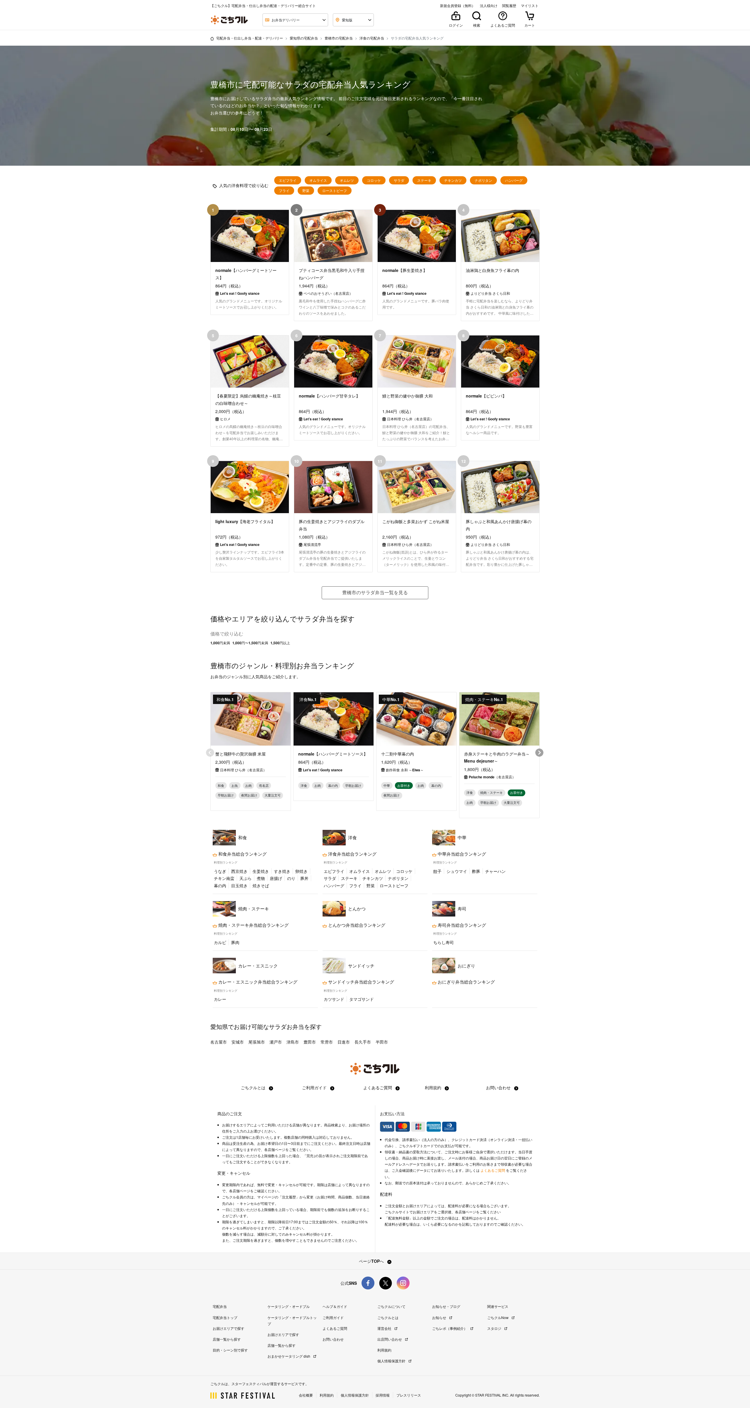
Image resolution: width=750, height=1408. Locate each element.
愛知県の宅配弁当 (304, 37)
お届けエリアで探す (228, 1328)
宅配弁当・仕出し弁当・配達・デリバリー (249, 37)
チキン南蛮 (224, 878)
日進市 (344, 1042)
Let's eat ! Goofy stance (322, 769)
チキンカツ (453, 180)
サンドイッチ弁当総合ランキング (360, 982)
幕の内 (220, 885)
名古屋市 (218, 1042)
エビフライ (287, 180)
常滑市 (327, 1042)
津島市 (293, 1042)
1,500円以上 (280, 642)
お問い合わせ (499, 1087)
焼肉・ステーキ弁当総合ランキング (253, 925)
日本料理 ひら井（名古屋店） (243, 769)
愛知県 (219, 1026)
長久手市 (362, 1042)
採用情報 (383, 1394)
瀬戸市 (276, 1042)
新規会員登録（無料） (457, 5)
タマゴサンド (361, 999)
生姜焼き (261, 871)
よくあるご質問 (378, 1087)
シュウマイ (456, 871)
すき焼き (282, 871)
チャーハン (495, 871)
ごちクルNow (498, 1317)
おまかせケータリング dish (289, 1356)
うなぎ (220, 871)
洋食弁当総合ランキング (351, 854)
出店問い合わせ (390, 1339)
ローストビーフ (334, 190)
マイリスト (529, 5)
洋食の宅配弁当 (371, 37)
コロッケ (374, 180)
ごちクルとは (254, 1087)
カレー (220, 999)
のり (291, 878)
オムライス (318, 180)
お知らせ (439, 1317)
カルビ (220, 942)
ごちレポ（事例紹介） (450, 1328)
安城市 (237, 1042)
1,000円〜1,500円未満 (250, 642)
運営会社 (384, 1328)
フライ (284, 190)
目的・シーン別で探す (230, 1349)
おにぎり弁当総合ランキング (466, 982)
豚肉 (235, 942)
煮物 (261, 878)
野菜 (305, 190)
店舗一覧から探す (227, 1339)
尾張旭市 (256, 1042)
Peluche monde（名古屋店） (492, 777)
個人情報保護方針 (391, 1360)
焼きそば (261, 885)
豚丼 (304, 878)
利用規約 (433, 1087)
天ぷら (245, 878)
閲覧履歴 (509, 5)
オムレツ (347, 180)
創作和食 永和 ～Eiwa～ (405, 769)
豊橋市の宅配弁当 (339, 37)
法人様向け (488, 5)
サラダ (399, 180)
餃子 (437, 871)
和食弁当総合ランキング (242, 854)
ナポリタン (483, 180)
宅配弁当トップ (225, 1317)
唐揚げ (276, 878)
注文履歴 (289, 1197)
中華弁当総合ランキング (461, 854)
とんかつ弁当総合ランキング (356, 925)
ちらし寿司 (443, 942)
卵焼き (301, 871)
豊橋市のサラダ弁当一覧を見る (375, 592)
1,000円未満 (220, 642)
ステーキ (424, 180)
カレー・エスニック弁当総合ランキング (257, 982)
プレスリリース (408, 1394)
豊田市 (310, 1042)
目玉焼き (239, 885)
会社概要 (306, 1394)
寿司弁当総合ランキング (461, 925)
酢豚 (476, 871)
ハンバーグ (514, 180)
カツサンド (334, 999)
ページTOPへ (372, 1261)
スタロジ (494, 1328)
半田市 (382, 1042)
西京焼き (239, 871)
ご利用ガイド (315, 1087)
